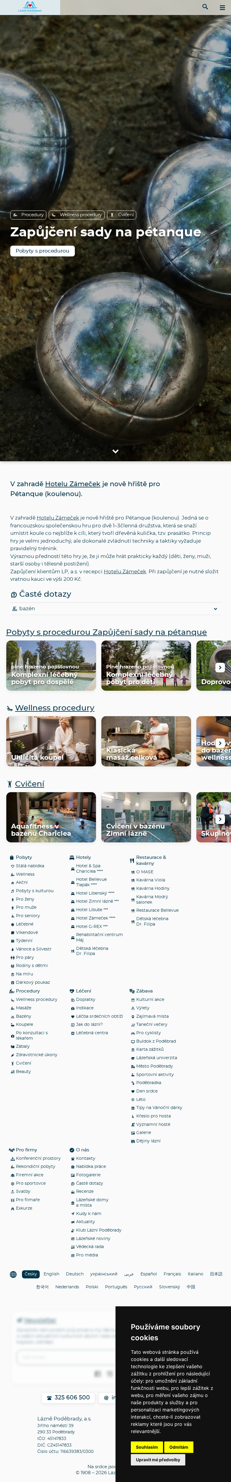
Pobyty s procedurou (42, 250)
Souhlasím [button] (147, 1447)
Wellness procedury (81, 215)
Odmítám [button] (178, 1447)
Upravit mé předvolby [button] (158, 1459)
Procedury (32, 215)
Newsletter (40, 1321)
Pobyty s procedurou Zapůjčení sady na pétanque (106, 632)
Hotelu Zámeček (72, 484)
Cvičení (126, 215)
